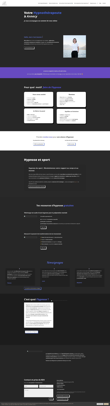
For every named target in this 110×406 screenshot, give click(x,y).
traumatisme (34, 103)
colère (66, 101)
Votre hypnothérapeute (42, 3)
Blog (100, 3)
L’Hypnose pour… (93, 3)
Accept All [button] (106, 404)
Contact (104, 3)
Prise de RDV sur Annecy (63, 396)
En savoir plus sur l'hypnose (31, 331)
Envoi (51, 398)
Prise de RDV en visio (62, 399)
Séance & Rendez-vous (53, 3)
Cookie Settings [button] (100, 404)
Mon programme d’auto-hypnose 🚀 (81, 3)
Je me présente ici (29, 47)
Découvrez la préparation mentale (36, 186)
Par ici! (43, 227)
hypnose (76, 181)
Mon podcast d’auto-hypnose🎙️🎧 (66, 3)
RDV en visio (71, 144)
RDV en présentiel (38, 144)
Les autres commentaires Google (32, 288)
